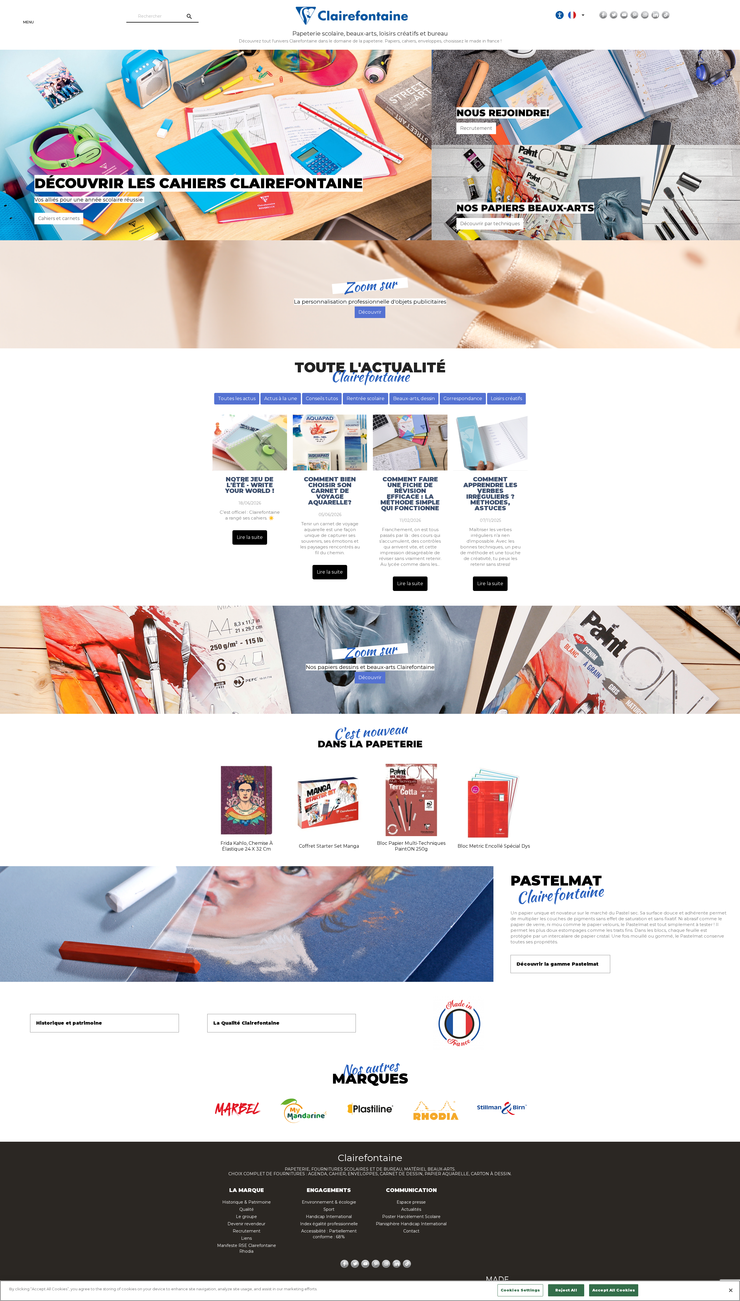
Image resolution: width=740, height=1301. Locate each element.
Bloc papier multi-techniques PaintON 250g (411, 846)
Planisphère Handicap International (411, 1223)
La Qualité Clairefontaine (246, 1023)
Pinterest (634, 15)
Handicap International (329, 1216)
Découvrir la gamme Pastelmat (557, 964)
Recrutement (476, 128)
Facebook (603, 15)
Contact (411, 1231)
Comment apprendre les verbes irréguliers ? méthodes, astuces (490, 493)
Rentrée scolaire (365, 398)
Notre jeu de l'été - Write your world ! (249, 485)
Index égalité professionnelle (329, 1223)
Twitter (613, 15)
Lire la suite (250, 537)
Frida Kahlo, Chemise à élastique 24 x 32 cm (247, 846)
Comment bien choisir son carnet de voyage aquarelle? (330, 490)
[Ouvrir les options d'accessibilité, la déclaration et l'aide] (560, 15)
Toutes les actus (237, 398)
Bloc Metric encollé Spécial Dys (494, 846)
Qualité (246, 1209)
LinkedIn (655, 15)
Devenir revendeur (246, 1223)
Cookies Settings (520, 1290)
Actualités (411, 1209)
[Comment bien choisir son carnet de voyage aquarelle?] (330, 442)
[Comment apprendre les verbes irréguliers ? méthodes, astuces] (490, 442)
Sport (328, 1209)
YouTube (624, 15)
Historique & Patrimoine (246, 1202)
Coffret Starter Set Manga (329, 846)
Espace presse (411, 1202)
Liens (246, 1238)
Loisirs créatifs (506, 398)
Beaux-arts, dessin (414, 398)
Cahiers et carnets (58, 218)
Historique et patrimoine (69, 1023)
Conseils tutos (322, 398)
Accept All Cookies (613, 1290)
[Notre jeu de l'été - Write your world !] (249, 442)
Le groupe (246, 1216)
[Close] (730, 1290)
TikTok (665, 15)
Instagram (645, 15)
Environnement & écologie (329, 1202)
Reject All (566, 1290)
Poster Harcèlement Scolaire (411, 1216)
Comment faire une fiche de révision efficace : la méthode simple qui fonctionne (410, 493)
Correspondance (462, 398)
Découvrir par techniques (490, 223)
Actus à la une (280, 398)
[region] (370, 1290)
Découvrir (370, 312)
